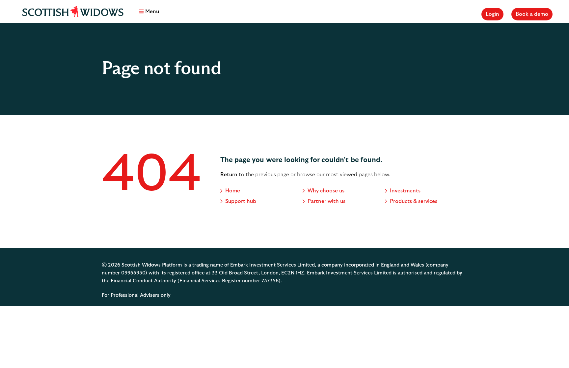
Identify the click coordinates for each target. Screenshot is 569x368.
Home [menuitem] (232, 190)
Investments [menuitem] (405, 190)
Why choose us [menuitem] (326, 190)
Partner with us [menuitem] (326, 201)
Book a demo (532, 14)
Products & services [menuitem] (413, 201)
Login (492, 14)
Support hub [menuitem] (240, 201)
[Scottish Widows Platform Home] (73, 11)
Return (228, 174)
